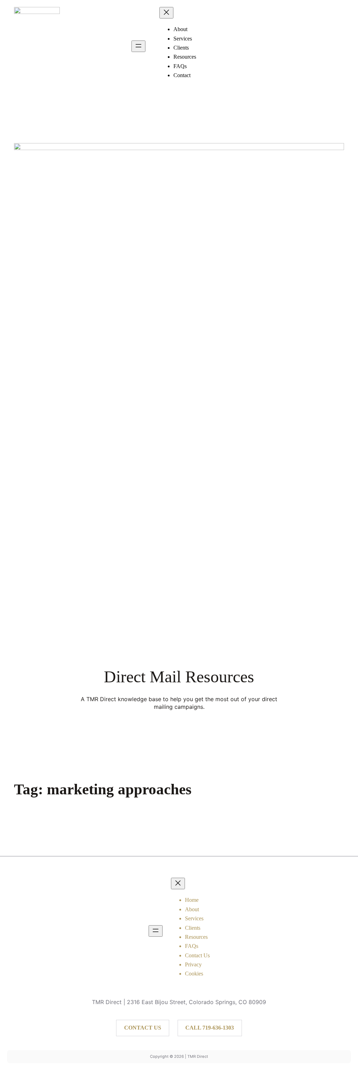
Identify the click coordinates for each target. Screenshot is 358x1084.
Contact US (142, 1027)
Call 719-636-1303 (209, 1027)
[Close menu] (166, 12)
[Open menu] (138, 46)
